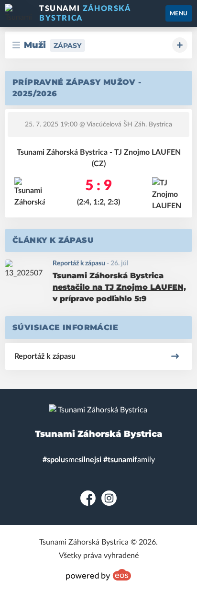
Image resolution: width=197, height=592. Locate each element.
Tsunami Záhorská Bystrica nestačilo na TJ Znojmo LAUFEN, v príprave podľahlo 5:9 (119, 287)
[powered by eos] (98, 575)
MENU (179, 13)
